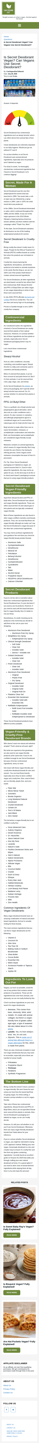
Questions (8, 39)
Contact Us (8, 1393)
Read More (12, 1235)
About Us (7, 1385)
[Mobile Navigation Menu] (19, 25)
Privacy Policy (9, 1389)
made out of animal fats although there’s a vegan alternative (20, 1040)
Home (6, 37)
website (27, 386)
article (10, 1029)
